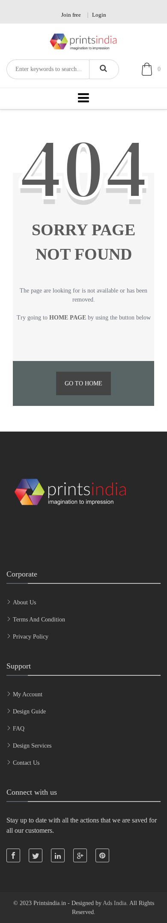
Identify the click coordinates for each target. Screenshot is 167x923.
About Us (24, 602)
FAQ (18, 728)
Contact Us (26, 763)
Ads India (114, 903)
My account (27, 694)
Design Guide (29, 711)
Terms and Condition (39, 619)
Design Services (32, 746)
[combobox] (47, 69)
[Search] (104, 69)
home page (67, 317)
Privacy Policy (30, 636)
